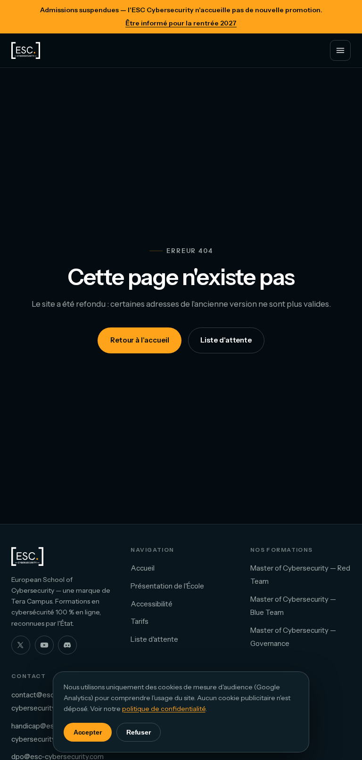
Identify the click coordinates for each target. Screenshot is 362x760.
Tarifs (139, 621)
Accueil (143, 568)
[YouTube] (44, 645)
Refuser (138, 732)
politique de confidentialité (164, 708)
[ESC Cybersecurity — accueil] (25, 50)
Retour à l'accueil (139, 339)
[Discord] (67, 645)
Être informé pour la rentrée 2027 (181, 23)
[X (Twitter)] (20, 645)
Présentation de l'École (167, 585)
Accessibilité (152, 603)
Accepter (88, 732)
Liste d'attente (226, 339)
